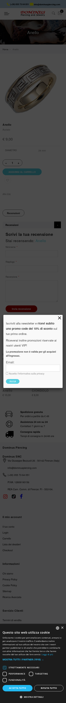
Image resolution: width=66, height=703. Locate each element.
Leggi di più (47, 654)
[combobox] (57, 628)
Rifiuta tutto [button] (49, 688)
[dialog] (33, 663)
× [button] (62, 628)
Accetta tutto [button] (17, 688)
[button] (33, 660)
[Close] (60, 318)
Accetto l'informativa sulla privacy (26, 373)
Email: (10, 362)
